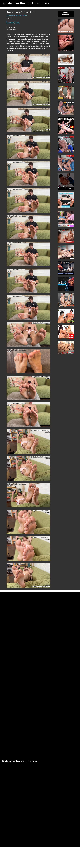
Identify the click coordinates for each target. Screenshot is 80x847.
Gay (18, 22)
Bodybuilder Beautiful (17, 3)
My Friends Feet (21, 15)
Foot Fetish (11, 22)
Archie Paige (11, 15)
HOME (37, 3)
